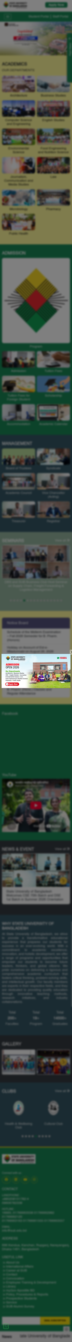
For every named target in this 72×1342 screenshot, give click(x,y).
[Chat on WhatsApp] (6, 1326)
